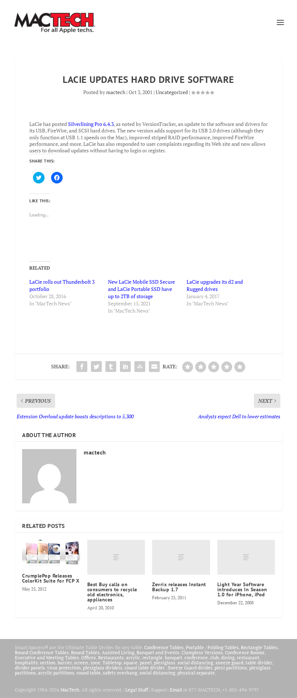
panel (146, 662)
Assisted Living (118, 652)
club (214, 657)
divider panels (30, 667)
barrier (65, 662)
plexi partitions (230, 667)
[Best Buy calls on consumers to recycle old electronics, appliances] (116, 557)
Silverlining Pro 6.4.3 (91, 123)
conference (196, 657)
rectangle (152, 657)
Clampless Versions (202, 652)
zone (95, 662)
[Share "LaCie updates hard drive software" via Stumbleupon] (140, 366)
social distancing (195, 662)
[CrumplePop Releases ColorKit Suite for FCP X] (51, 553)
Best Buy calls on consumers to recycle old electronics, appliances (112, 592)
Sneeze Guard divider (190, 667)
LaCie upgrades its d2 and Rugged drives (215, 285)
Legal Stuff (136, 689)
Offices (88, 657)
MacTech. (70, 689)
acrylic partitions (56, 672)
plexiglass (164, 662)
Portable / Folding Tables (212, 647)
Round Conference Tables (42, 652)
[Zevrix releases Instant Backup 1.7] (181, 557)
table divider (259, 662)
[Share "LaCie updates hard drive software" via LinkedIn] (125, 366)
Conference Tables (164, 647)
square (131, 662)
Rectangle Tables (259, 647)
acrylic (133, 657)
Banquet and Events (158, 652)
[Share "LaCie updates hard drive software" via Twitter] (96, 366)
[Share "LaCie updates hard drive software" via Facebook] (82, 366)
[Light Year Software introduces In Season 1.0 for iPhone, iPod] (246, 557)
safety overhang (120, 672)
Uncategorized (172, 92)
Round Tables (85, 652)
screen (81, 662)
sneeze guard (229, 662)
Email (176, 689)
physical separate (196, 672)
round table (88, 672)
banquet (173, 657)
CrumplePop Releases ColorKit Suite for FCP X (50, 578)
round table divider (145, 667)
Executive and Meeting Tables (47, 657)
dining (228, 657)
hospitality (26, 662)
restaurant (248, 657)
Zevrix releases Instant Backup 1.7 (179, 587)
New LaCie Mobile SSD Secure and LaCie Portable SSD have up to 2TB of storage (141, 289)
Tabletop (112, 662)
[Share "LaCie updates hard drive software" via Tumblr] (111, 366)
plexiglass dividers (102, 667)
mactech (115, 92)
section (47, 662)
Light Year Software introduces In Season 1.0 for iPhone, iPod (242, 589)
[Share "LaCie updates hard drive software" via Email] (154, 366)
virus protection (64, 667)
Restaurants (111, 657)
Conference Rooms (244, 652)
